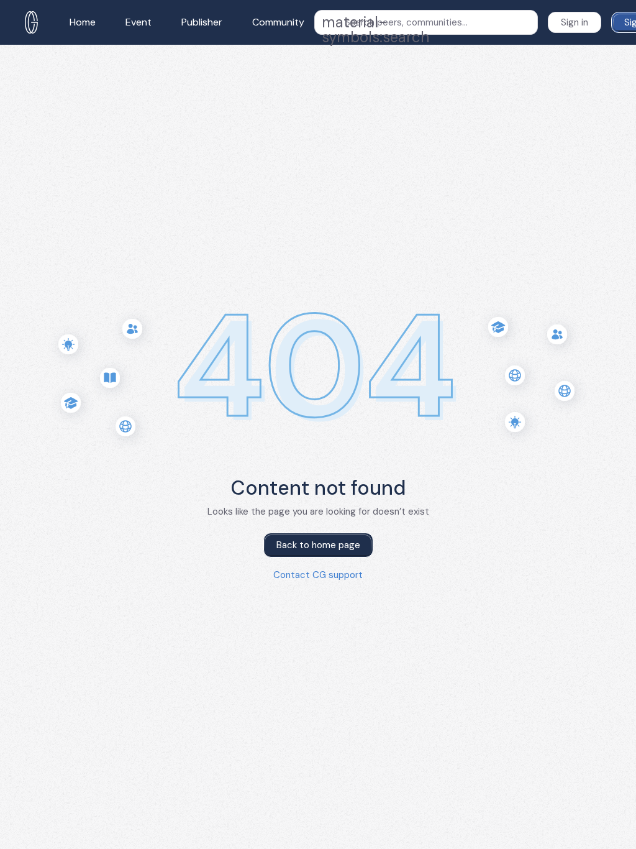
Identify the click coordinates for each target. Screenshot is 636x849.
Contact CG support (318, 575)
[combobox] (426, 22)
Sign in (574, 22)
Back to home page (318, 545)
